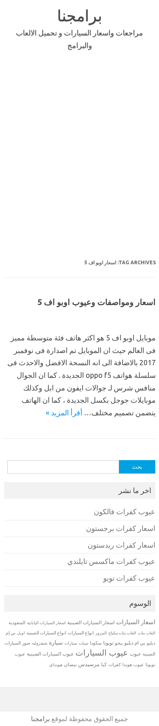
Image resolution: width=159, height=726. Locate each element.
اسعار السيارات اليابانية (46, 622)
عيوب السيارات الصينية (50, 653)
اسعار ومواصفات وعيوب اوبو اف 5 (97, 302)
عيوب (135, 653)
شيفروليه (39, 643)
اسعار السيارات (135, 622)
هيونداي (55, 664)
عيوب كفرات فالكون (124, 511)
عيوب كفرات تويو (129, 578)
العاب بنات (146, 632)
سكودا (96, 642)
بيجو (119, 642)
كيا (104, 664)
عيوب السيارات (101, 652)
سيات (83, 642)
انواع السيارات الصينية (46, 632)
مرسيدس (88, 664)
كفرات (114, 664)
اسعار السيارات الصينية (91, 622)
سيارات (70, 643)
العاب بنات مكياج (122, 632)
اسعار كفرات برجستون (120, 528)
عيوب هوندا (133, 664)
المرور (101, 633)
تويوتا (108, 642)
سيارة (56, 642)
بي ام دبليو (134, 642)
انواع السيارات (81, 632)
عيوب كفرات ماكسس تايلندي (111, 561)
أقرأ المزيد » (64, 412)
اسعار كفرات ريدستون (121, 545)
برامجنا (79, 15)
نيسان (70, 664)
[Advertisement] (79, 156)
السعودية (17, 622)
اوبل (21, 633)
